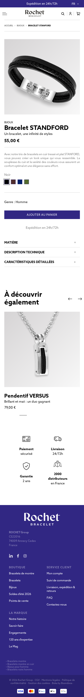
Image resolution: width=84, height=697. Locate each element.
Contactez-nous (57, 604)
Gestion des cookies (39, 683)
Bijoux (20, 25)
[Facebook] (18, 556)
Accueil (8, 25)
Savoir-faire (16, 625)
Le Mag (13, 646)
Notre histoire (17, 619)
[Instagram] (25, 556)
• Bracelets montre (15, 661)
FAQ (49, 597)
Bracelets (15, 580)
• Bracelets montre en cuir (20, 664)
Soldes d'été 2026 (20, 594)
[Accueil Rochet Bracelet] (35, 14)
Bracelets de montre (21, 573)
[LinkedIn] (11, 556)
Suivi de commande (59, 580)
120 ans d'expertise (21, 639)
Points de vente (19, 601)
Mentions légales (51, 680)
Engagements (17, 633)
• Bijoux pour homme (17, 666)
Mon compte (55, 573)
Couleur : (7, 175)
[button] (70, 299)
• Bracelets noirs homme (18, 669)
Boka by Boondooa (62, 683)
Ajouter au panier (42, 214)
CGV (37, 680)
